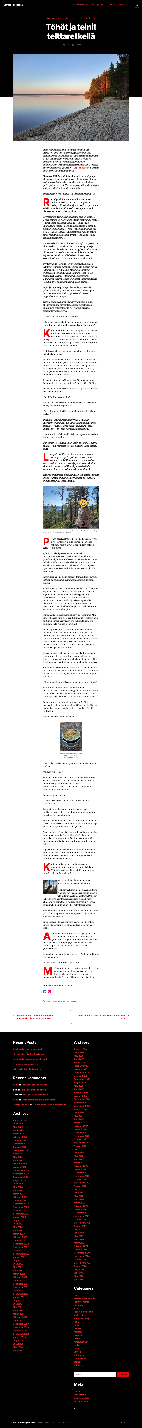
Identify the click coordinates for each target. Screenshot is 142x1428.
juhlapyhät (79, 1305)
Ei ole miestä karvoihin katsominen (38, 1100)
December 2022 (21, 1244)
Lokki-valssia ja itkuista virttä (27, 1069)
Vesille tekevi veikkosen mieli (27, 1049)
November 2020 (21, 1327)
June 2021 (18, 1304)
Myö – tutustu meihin (80, 5)
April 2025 (18, 1160)
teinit (73, 18)
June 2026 (18, 1123)
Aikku (67, 45)
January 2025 (19, 1167)
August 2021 (19, 1297)
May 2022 (18, 1267)
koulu (76, 1322)
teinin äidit (62, 1001)
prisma (55, 1001)
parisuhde (79, 1335)
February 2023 (20, 1237)
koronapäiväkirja (82, 1318)
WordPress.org (81, 1401)
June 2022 (18, 1264)
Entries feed (80, 1394)
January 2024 (19, 1200)
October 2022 (19, 1250)
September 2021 (21, 1294)
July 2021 (18, 1300)
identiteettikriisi (81, 1302)
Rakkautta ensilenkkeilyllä (34, 1085)
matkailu (78, 1332)
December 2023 (21, 1204)
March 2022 (19, 1274)
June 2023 (18, 1224)
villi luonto (79, 1355)
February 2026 (20, 1137)
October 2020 (20, 1330)
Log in (77, 1391)
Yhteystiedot (123, 5)
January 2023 (19, 1240)
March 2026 (19, 1133)
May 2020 (18, 1347)
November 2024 (21, 1174)
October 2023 (19, 1210)
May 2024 (18, 1187)
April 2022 (18, 1270)
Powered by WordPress (62, 1423)
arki (76, 1295)
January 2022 (19, 1280)
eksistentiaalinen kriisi (85, 1298)
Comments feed (82, 1398)
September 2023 (21, 1214)
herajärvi (49, 1001)
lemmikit (78, 1328)
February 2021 (20, 1317)
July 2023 (18, 1220)
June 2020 (18, 1344)
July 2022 (18, 1260)
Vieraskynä (111, 5)
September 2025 (21, 1150)
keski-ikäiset (80, 1315)
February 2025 (20, 1163)
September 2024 (21, 1177)
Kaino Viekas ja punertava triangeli (30, 1059)
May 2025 (18, 1157)
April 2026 (18, 1130)
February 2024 (20, 1197)
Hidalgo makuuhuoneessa (25, 1064)
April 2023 (18, 1230)
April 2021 (18, 1310)
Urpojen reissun (82, 168)
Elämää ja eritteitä (13, 5)
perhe (77, 1338)
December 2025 (21, 1143)
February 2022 (20, 1277)
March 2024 (19, 1194)
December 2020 (21, 1324)
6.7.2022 (78, 45)
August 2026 (19, 1120)
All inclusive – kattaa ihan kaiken (29, 1054)
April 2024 (18, 1190)
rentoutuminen (54, 18)
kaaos (77, 1308)
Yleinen (81, 18)
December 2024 (21, 1170)
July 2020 (18, 1340)
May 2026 (18, 1127)
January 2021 (19, 1320)
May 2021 (17, 1307)
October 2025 (19, 1147)
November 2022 (21, 1247)
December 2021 (20, 1284)
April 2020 (18, 1350)
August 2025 (19, 1154)
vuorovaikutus (81, 1358)
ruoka (66, 18)
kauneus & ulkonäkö (83, 1312)
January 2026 (19, 1140)
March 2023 (19, 1234)
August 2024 (19, 1180)
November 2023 (21, 1207)
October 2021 (19, 1290)
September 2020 (21, 1334)
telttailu (73, 1001)
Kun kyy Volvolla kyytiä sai (35, 1095)
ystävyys (90, 18)
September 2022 (21, 1254)
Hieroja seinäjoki (21, 1104)
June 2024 (18, 1184)
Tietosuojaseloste (97, 5)
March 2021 (18, 1314)
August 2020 (19, 1337)
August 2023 (19, 1217)
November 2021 (20, 1287)
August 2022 (19, 1257)
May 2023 (18, 1227)
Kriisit (77, 1325)
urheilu (77, 1352)
